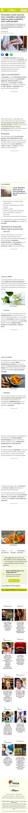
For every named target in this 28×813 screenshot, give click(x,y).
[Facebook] (2, 55)
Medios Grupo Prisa (14, 786)
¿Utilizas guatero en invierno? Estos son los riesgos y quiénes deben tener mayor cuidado (7, 761)
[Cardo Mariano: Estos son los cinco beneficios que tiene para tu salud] (6, 191)
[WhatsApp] (11, 55)
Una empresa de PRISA (14, 782)
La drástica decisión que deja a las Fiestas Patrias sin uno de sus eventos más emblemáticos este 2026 (20, 659)
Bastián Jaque (5, 31)
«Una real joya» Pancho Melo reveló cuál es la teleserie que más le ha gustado (15, 563)
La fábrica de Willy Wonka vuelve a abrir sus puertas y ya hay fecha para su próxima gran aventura (20, 728)
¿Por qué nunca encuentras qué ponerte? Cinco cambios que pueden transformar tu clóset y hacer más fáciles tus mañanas (7, 696)
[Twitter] (7, 55)
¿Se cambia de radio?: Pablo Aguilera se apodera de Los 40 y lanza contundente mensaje (7, 626)
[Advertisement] (14, 104)
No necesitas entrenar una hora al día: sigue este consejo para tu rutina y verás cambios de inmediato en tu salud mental (20, 627)
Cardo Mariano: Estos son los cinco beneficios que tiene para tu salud (19, 191)
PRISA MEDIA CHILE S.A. (9, 801)
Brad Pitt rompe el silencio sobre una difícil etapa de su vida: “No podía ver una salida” (20, 694)
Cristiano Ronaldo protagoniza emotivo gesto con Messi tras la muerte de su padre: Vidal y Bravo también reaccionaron (7, 729)
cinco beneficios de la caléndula (11, 398)
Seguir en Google (14, 580)
